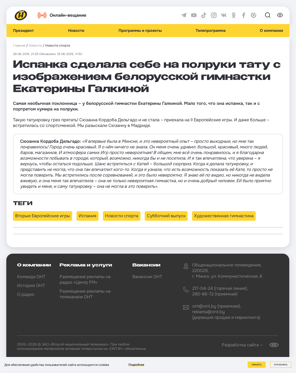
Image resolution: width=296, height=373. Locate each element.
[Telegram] (184, 15)
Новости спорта (121, 216)
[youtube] (194, 15)
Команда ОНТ (31, 276)
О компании (271, 30)
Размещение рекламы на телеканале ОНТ (85, 294)
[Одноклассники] (233, 15)
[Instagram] (213, 15)
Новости (76, 30)
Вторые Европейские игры (42, 216)
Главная (19, 45)
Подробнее (136, 365)
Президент (23, 30)
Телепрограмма (211, 30)
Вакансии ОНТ (147, 276)
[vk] (223, 15)
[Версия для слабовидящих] (280, 15)
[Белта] (271, 344)
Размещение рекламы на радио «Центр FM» (85, 279)
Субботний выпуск (166, 216)
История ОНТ (31, 285)
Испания (87, 216)
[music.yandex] (253, 15)
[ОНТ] (21, 15)
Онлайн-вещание (68, 15)
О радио (25, 294)
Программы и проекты (140, 30)
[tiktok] (204, 15)
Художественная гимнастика (224, 216)
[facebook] (243, 15)
